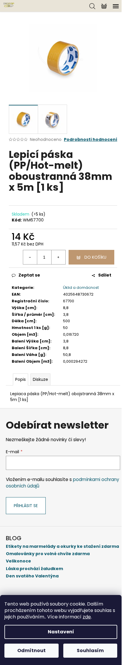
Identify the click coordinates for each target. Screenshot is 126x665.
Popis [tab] (20, 379)
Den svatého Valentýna (32, 576)
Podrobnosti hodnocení (90, 139)
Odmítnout (31, 650)
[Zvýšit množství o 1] (58, 257)
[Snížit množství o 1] (30, 257)
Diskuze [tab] (40, 379)
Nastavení (61, 631)
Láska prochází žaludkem (34, 569)
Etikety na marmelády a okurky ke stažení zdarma (62, 546)
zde (87, 616)
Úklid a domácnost (81, 287)
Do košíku (95, 257)
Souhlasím (90, 650)
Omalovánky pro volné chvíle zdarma (48, 554)
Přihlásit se (26, 506)
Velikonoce (18, 561)
